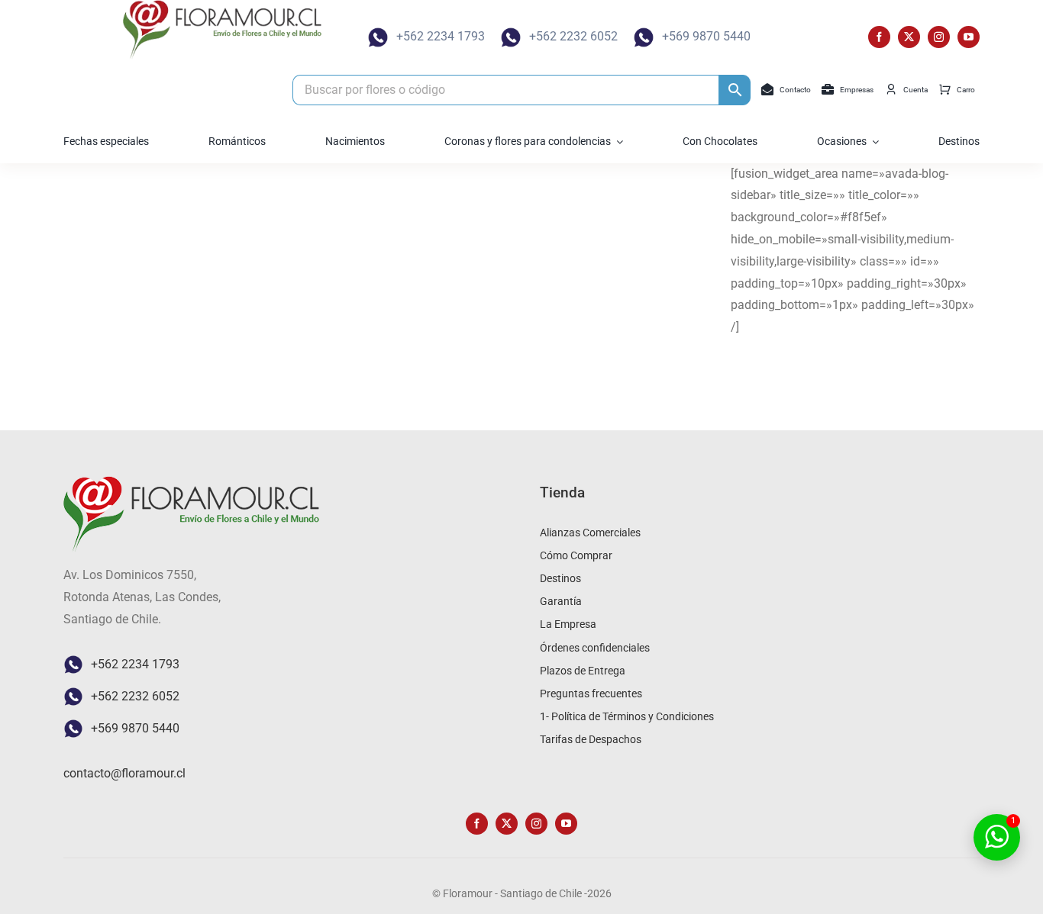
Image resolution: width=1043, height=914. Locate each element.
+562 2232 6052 (573, 36)
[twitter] (909, 37)
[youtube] (968, 37)
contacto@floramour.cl (124, 773)
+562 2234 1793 (440, 36)
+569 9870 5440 (706, 36)
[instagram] (939, 37)
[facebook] (879, 37)
